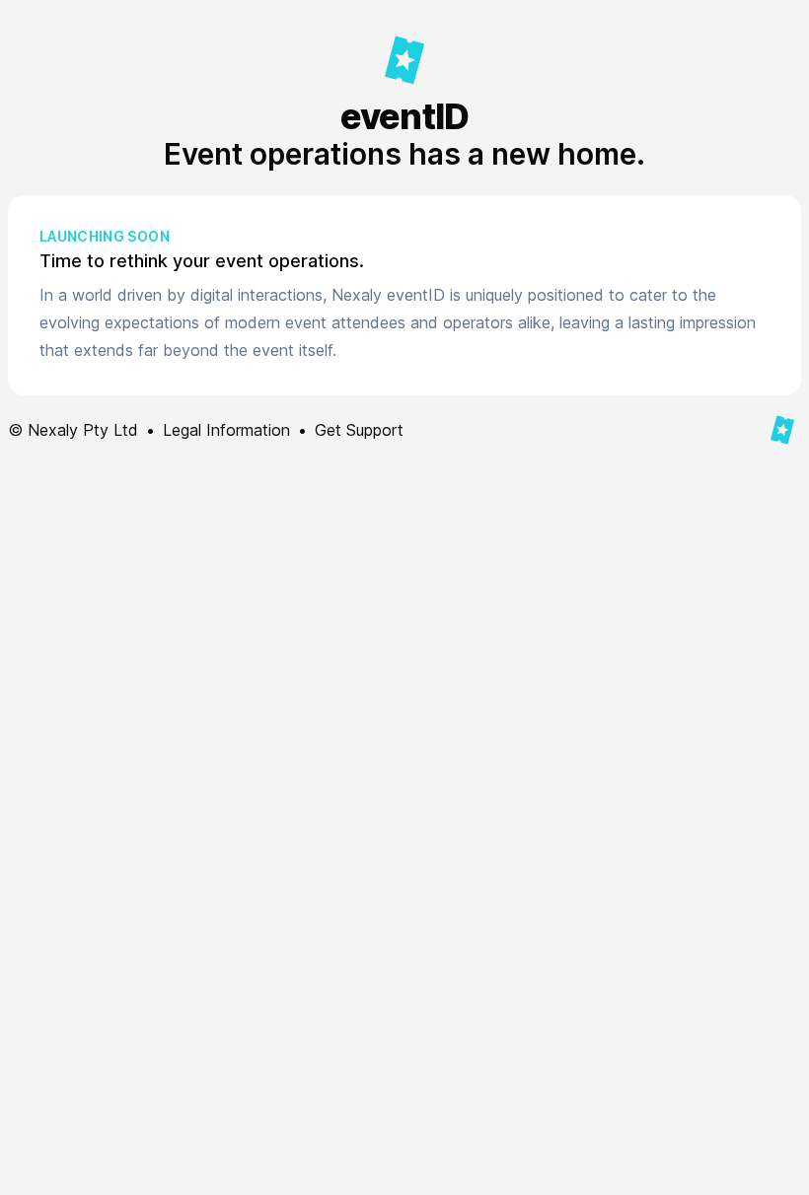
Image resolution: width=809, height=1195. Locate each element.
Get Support (359, 430)
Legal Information (226, 430)
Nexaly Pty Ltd (83, 430)
